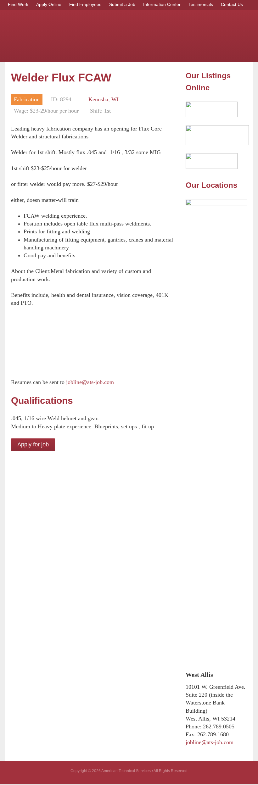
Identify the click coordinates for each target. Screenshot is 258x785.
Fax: (191, 734)
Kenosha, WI (103, 99)
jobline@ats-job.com (90, 382)
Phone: (193, 726)
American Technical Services (97, 34)
